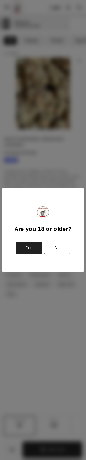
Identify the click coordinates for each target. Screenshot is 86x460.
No (57, 248)
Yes (29, 248)
